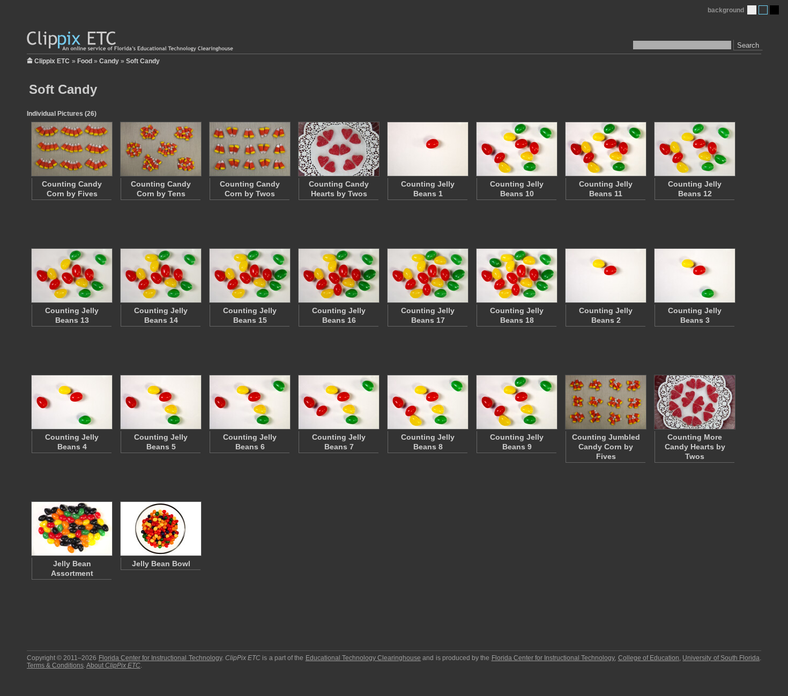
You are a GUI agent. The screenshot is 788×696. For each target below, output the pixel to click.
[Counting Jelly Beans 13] (71, 275)
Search (748, 45)
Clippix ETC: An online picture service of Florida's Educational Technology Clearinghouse (130, 41)
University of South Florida (721, 658)
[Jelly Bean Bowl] (160, 528)
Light (751, 9)
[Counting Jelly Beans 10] (516, 149)
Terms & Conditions (55, 665)
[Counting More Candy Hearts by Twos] (694, 402)
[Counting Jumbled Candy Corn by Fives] (605, 402)
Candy (109, 61)
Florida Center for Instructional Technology (160, 658)
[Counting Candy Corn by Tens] (160, 149)
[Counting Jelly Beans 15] (249, 275)
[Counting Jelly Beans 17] (427, 275)
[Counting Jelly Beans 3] (694, 275)
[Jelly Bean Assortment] (71, 528)
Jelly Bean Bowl (161, 563)
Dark (774, 9)
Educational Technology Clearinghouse (363, 658)
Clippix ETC (52, 60)
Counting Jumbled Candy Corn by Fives (606, 447)
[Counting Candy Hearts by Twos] (338, 149)
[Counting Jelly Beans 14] (160, 275)
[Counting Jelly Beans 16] (338, 275)
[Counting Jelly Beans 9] (516, 402)
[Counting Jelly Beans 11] (605, 149)
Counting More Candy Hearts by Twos (695, 447)
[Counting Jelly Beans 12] (694, 149)
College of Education (648, 658)
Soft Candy (143, 61)
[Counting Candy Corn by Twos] (249, 149)
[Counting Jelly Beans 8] (427, 402)
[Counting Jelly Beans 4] (71, 402)
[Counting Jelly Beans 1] (427, 149)
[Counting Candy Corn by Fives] (71, 149)
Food (84, 61)
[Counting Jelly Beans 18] (516, 275)
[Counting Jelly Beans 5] (160, 402)
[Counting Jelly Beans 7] (338, 402)
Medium (763, 9)
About (113, 665)
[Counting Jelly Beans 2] (605, 275)
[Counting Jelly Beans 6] (249, 402)
